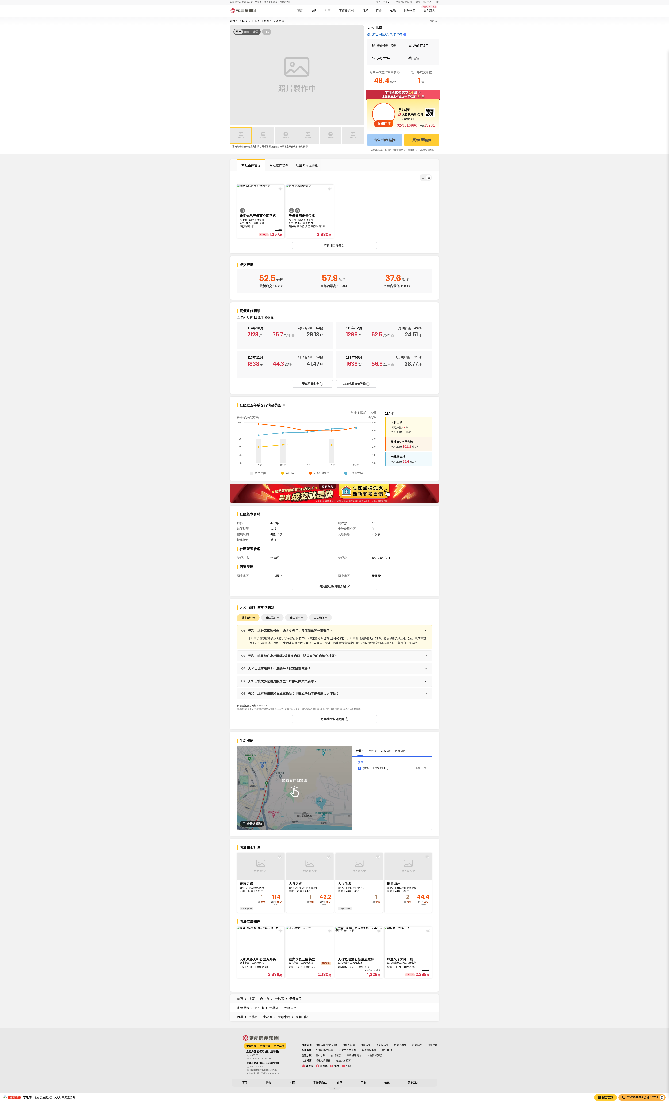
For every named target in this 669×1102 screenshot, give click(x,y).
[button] (241, 135)
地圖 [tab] (247, 31)
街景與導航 (254, 823)
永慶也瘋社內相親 (239, 2)
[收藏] (280, 857)
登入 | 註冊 (381, 2)
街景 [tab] (255, 31)
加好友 (309, 1066)
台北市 (253, 21)
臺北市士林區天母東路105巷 (385, 34)
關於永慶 (320, 1055)
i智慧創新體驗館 (324, 1050)
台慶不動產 (400, 1044)
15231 (429, 125)
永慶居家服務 (369, 1050)
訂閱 (348, 1066)
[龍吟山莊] (408, 883)
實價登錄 (243, 1008)
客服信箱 (265, 1045)
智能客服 (251, 1045)
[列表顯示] (422, 177)
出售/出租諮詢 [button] (385, 140)
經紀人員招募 (323, 1060)
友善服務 (387, 1050)
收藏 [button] (431, 21)
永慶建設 (417, 1044)
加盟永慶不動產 (424, 2)
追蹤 (336, 1066)
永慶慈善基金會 (347, 1050)
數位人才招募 (343, 1060)
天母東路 (279, 21)
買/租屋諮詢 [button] (421, 140)
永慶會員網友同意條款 (403, 149)
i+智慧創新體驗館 (403, 2)
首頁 (232, 21)
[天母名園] (359, 883)
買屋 (240, 1017)
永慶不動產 (349, 1044)
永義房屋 (365, 1044)
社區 (242, 21)
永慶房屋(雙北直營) (326, 1044)
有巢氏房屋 (382, 1044)
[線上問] (437, 2)
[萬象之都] (260, 883)
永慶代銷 (432, 1044)
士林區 (265, 21)
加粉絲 (324, 1066)
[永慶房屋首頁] (244, 10)
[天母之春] (310, 883)
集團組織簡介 (354, 1055)
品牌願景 (336, 1055)
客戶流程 (279, 1045)
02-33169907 (408, 125)
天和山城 (301, 1017)
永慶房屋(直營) (375, 1055)
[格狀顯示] (428, 177)
